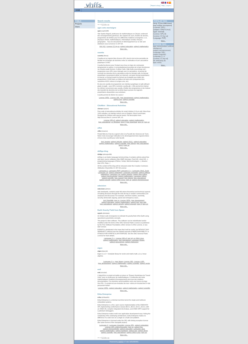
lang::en (141, 122)
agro (99, 31)
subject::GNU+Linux (118, 180)
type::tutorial (131, 143)
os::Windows (115, 122)
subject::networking (115, 173)
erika (99, 297)
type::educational (104, 122)
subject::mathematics (141, 46)
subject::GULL (128, 142)
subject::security (104, 180)
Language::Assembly (130, 173)
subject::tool (118, 99)
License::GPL (115, 98)
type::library (119, 262)
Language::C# (103, 173)
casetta (100, 56)
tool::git (130, 238)
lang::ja (116, 200)
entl (99, 272)
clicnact (100, 109)
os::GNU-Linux (138, 238)
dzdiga (100, 154)
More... (163, 41)
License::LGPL (139, 262)
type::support (119, 178)
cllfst (99, 131)
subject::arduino (126, 174)
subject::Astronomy (131, 242)
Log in (168, 5)
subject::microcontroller (109, 176)
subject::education (126, 46)
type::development (126, 98)
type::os (131, 327)
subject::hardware (121, 331)
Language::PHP (114, 171)
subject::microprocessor (140, 180)
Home (78, 10)
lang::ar (147, 122)
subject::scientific (129, 99)
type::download (131, 122)
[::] (156, 23)
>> (108, 25)
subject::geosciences (117, 242)
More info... (124, 49)
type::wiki (143, 202)
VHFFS (120, 342)
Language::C (103, 171)
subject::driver (143, 331)
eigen (100, 251)
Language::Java (139, 329)
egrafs (100, 213)
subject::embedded (141, 325)
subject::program (130, 204)
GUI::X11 (102, 46)
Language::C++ (126, 171)
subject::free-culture (140, 174)
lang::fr (123, 122)
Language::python (140, 176)
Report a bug (155, 5)
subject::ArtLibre (116, 142)
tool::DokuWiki (108, 200)
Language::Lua (115, 174)
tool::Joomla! (105, 142)
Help (163, 5)
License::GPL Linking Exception (116, 327)
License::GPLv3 (109, 120)
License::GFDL (104, 98)
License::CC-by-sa (112, 46)
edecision (101, 189)
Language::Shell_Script (140, 171)
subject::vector (145, 263)
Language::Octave (137, 240)
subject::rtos (138, 327)
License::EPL (129, 325)
